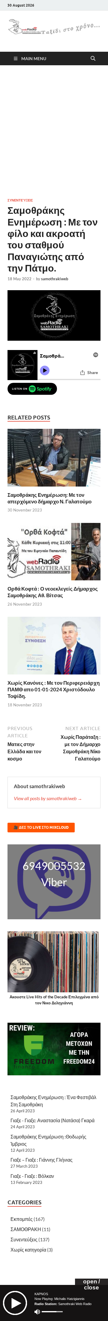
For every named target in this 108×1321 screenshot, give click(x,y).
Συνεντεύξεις (20, 200)
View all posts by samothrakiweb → (48, 798)
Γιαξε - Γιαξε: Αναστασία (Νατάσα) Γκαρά (52, 1120)
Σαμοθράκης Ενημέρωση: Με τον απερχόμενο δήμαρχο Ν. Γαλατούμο (50, 498)
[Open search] (93, 59)
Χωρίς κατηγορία (28, 1249)
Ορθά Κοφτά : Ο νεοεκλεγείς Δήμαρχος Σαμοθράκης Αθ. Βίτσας (53, 591)
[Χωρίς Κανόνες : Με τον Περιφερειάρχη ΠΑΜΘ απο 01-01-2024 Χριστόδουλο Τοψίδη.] (54, 647)
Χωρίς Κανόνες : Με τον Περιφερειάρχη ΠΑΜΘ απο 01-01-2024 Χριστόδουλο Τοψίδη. (54, 689)
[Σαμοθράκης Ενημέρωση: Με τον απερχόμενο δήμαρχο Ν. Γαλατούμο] (54, 459)
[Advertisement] (54, 131)
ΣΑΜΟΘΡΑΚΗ (25, 1229)
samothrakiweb (54, 278)
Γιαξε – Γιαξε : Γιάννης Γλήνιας (41, 1160)
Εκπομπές (21, 1219)
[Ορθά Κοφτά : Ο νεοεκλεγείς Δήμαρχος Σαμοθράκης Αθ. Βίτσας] (54, 553)
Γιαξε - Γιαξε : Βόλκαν (32, 1176)
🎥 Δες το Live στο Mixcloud (41, 827)
